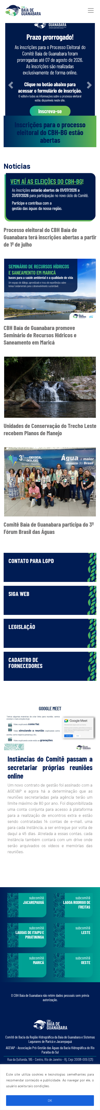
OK (50, 1100)
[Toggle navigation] (91, 10)
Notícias (17, 165)
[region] (50, 1087)
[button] (10, 85)
